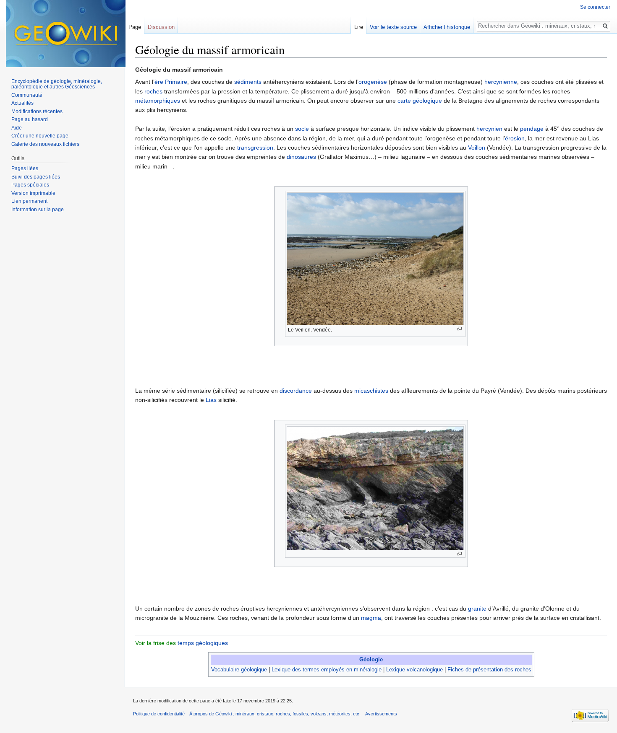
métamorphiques (157, 100)
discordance (296, 390)
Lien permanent (29, 201)
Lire (358, 27)
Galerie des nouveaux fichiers (45, 144)
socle (302, 128)
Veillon (476, 147)
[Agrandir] (459, 328)
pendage (532, 128)
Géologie (371, 659)
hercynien (489, 128)
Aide (16, 128)
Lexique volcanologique (414, 669)
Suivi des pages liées (35, 177)
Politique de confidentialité (159, 713)
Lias (211, 399)
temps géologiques (203, 643)
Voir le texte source (393, 27)
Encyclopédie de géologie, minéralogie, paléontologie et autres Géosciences (56, 84)
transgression (255, 147)
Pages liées (24, 168)
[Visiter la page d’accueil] (65, 33)
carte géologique (419, 100)
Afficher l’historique (447, 27)
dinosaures (301, 156)
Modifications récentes (37, 111)
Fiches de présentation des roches (489, 669)
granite (477, 608)
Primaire (176, 81)
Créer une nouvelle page (39, 136)
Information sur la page (37, 209)
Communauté (26, 95)
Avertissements (381, 713)
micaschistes (371, 390)
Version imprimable (33, 193)
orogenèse (372, 81)
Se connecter (595, 7)
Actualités (22, 103)
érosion (515, 138)
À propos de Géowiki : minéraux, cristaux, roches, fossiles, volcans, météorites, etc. (275, 713)
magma (371, 617)
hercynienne (500, 81)
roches (153, 91)
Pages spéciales (30, 185)
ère (158, 81)
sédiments (247, 81)
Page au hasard (29, 119)
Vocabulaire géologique (239, 669)
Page (134, 27)
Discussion (161, 27)
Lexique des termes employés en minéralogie (327, 669)
